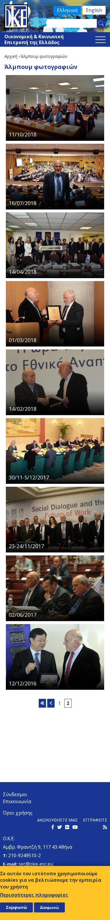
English (94, 10)
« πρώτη (42, 703)
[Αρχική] (55, 16)
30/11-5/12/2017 (29, 477)
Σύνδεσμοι (15, 794)
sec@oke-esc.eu (35, 864)
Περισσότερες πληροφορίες (34, 895)
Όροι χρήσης (18, 813)
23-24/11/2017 (26, 546)
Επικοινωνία (17, 801)
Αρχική (10, 56)
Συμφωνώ (16, 907)
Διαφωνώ (49, 907)
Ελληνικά (67, 10)
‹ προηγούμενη (51, 703)
